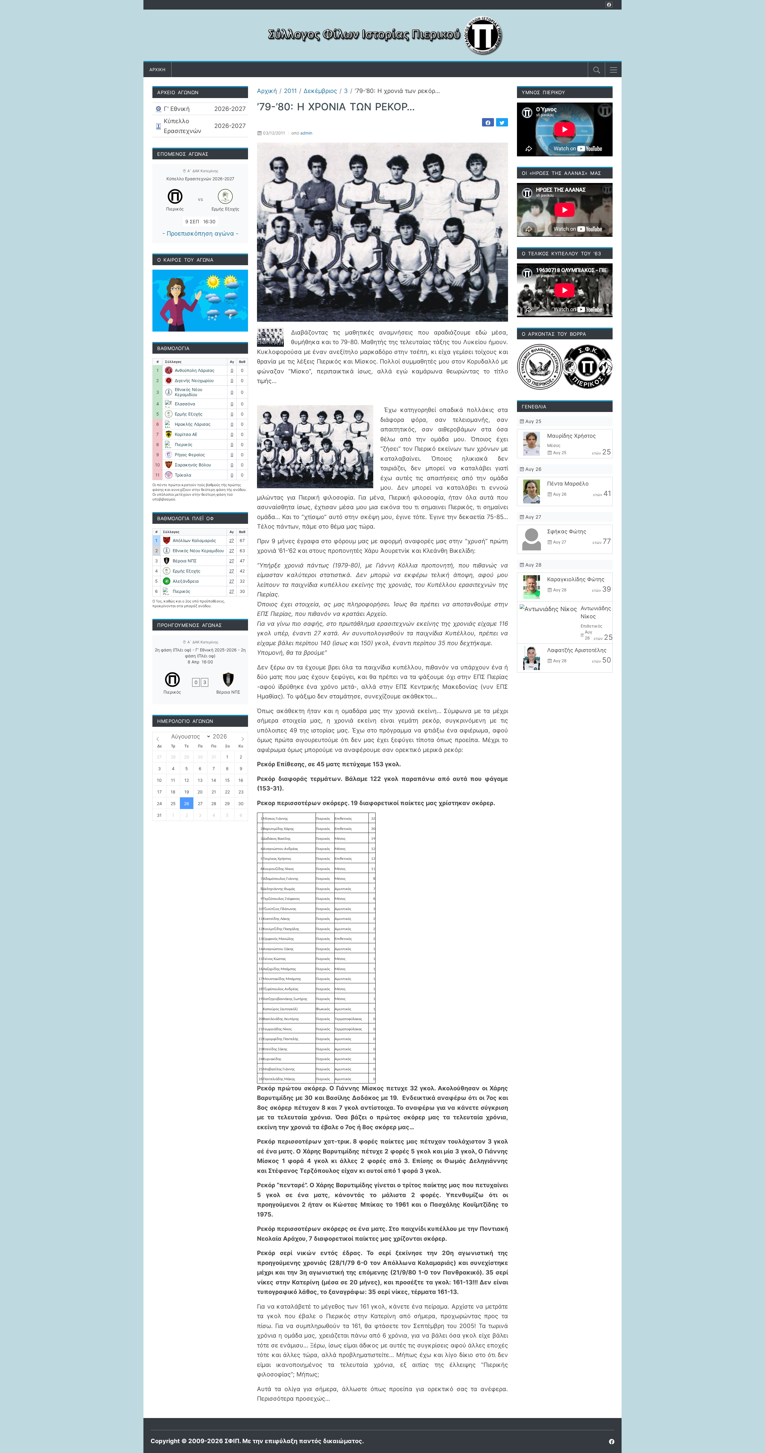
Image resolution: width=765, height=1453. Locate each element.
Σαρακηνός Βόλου (193, 464)
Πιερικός (183, 444)
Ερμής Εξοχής (189, 413)
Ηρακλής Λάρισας (193, 424)
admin (306, 132)
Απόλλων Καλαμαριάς (194, 540)
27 (231, 540)
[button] (613, 69)
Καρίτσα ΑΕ (186, 434)
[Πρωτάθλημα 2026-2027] (200, 109)
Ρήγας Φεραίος (190, 454)
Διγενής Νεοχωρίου (194, 380)
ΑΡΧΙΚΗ (157, 69)
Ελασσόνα (185, 403)
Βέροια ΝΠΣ (185, 560)
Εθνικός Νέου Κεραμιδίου (188, 392)
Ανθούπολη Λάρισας (195, 370)
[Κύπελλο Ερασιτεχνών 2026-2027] (200, 126)
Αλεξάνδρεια (186, 581)
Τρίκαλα (183, 474)
